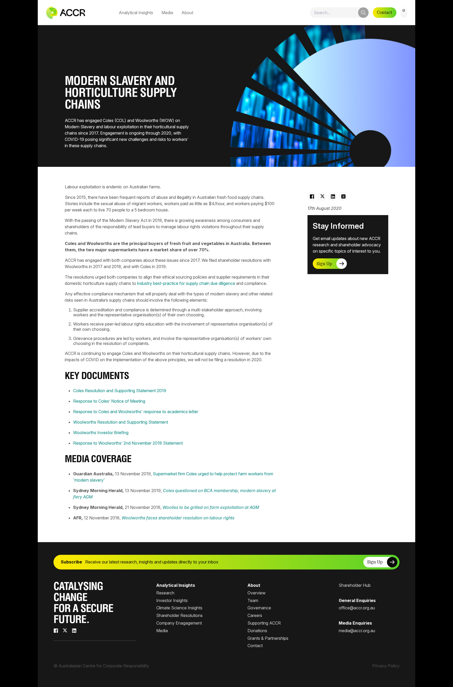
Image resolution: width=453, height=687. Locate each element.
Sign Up (324, 263)
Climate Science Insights (179, 607)
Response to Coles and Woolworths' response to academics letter (135, 411)
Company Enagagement (179, 623)
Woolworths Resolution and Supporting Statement (120, 422)
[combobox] (339, 12)
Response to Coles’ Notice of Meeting (109, 401)
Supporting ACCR (264, 623)
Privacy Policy (386, 665)
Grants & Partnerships (267, 638)
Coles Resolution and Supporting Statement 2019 (119, 390)
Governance (259, 607)
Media (167, 12)
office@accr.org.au (357, 607)
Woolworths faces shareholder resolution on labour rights (178, 517)
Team (252, 600)
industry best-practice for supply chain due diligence (186, 283)
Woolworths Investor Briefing (100, 432)
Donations (257, 630)
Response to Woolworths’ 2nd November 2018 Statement (128, 443)
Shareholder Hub (355, 585)
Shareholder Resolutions (179, 615)
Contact (384, 12)
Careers (254, 615)
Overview (256, 592)
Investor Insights (172, 600)
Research (165, 592)
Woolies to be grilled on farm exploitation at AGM (211, 507)
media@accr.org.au (357, 630)
